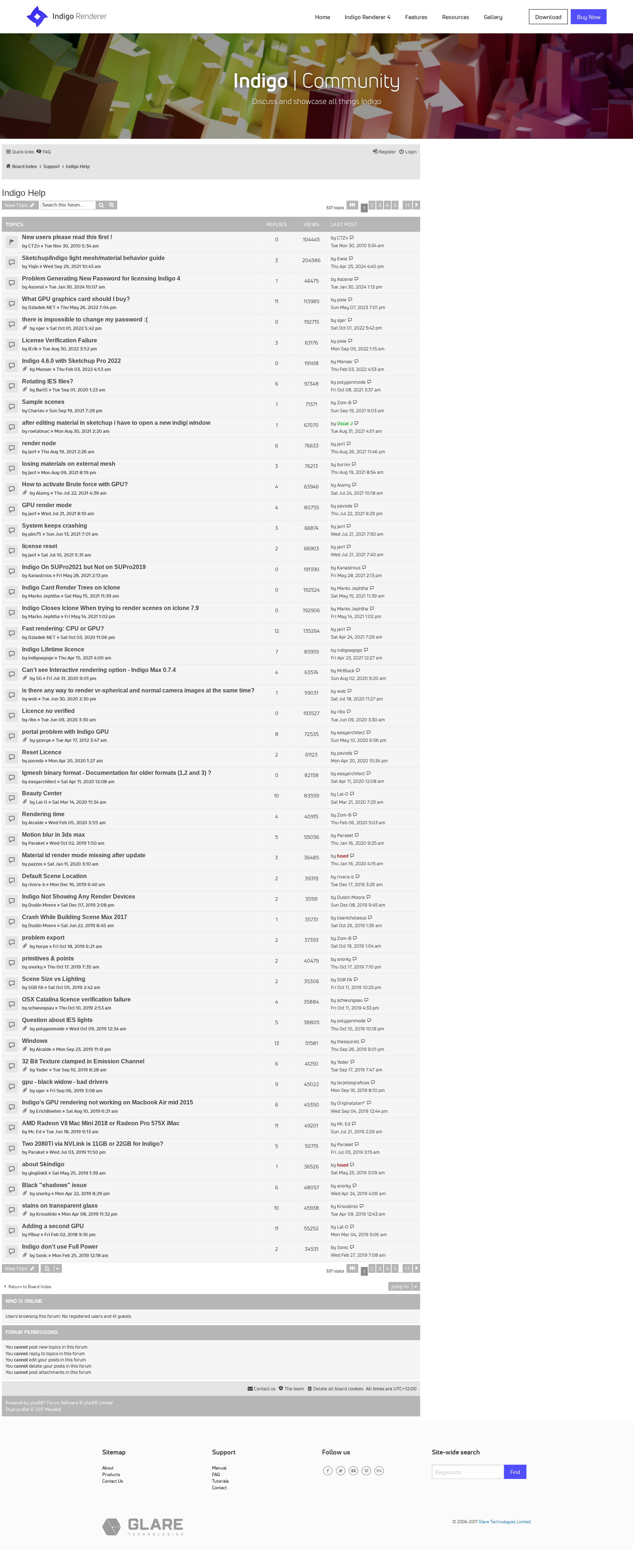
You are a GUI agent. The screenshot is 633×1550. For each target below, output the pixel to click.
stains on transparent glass (60, 1206)
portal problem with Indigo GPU (65, 732)
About (108, 1468)
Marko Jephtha (44, 596)
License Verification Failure (59, 340)
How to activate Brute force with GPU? (75, 484)
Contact (219, 1487)
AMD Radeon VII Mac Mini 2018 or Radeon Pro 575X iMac (100, 1123)
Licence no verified (48, 711)
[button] (352, 205)
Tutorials (220, 1481)
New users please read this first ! (67, 237)
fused (342, 856)
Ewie (342, 259)
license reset (39, 546)
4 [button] (387, 205)
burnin (343, 464)
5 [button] (395, 205)
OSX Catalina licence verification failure (76, 999)
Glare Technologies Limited (505, 1522)
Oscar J (345, 423)
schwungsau (41, 1008)
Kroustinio (46, 1214)
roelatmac (38, 431)
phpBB (37, 1403)
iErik (33, 349)
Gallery (493, 17)
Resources (455, 17)
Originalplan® (351, 1103)
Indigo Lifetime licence (53, 649)
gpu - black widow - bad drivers (65, 1082)
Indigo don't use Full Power (60, 1247)
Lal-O (41, 802)
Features (416, 17)
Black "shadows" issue (54, 1185)
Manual (219, 1468)
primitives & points (48, 958)
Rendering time (43, 814)
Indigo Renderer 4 (367, 17)
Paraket (36, 843)
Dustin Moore (42, 905)
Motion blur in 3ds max (53, 835)
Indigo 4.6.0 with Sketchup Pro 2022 (71, 361)
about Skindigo (43, 1164)
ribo (32, 720)
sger (40, 328)
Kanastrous (40, 575)
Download (548, 17)
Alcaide (36, 822)
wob (32, 699)
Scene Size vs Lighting (53, 979)
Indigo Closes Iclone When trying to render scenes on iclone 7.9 (110, 608)
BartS (42, 390)
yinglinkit (37, 1173)
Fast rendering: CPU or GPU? (63, 628)
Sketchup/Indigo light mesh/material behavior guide (93, 258)
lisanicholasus (351, 918)
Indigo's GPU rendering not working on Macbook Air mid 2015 (107, 1102)
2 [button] (372, 205)
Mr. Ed (34, 1132)
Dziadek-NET (42, 307)
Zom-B (344, 402)
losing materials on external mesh (68, 464)
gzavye (43, 740)
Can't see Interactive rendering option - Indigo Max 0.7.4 (99, 670)
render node (39, 443)
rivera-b (36, 884)
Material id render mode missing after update (83, 855)
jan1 (32, 452)
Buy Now (588, 17)
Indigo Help (23, 193)
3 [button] (379, 205)
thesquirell (348, 1041)
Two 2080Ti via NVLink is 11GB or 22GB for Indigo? (92, 1144)
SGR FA (35, 987)
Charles (36, 411)
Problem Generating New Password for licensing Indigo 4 (101, 278)
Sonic (41, 1255)
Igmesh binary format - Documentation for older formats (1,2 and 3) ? (116, 773)
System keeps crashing (54, 526)
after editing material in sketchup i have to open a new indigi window (116, 423)
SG (39, 678)
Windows (35, 1041)
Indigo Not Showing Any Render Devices (78, 896)
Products (111, 1474)
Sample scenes (43, 402)
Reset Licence (42, 752)
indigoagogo (40, 658)
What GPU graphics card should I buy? (76, 299)
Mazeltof (53, 1409)
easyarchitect (351, 732)
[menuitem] (324, 16)
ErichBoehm (48, 1111)
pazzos (35, 864)
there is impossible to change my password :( (85, 319)
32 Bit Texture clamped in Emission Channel (83, 1061)
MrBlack (345, 671)
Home (322, 17)
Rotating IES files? (47, 381)
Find (515, 1472)
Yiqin (33, 266)
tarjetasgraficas (353, 1082)
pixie (342, 300)
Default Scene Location (54, 876)
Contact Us (112, 1481)
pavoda (344, 506)
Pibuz (34, 1234)
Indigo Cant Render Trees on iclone (71, 587)
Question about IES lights (57, 1020)
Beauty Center (42, 793)
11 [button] (407, 205)
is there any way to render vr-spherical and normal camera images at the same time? (138, 690)
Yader (42, 1070)
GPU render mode (47, 505)
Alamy (42, 493)
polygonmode (351, 382)
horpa (42, 946)
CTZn (34, 246)
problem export (43, 937)
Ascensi (36, 287)
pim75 (34, 534)
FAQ (216, 1474)
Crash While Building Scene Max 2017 (74, 917)
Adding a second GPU (53, 1226)
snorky (35, 967)
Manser (44, 369)
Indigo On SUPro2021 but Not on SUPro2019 (84, 567)
